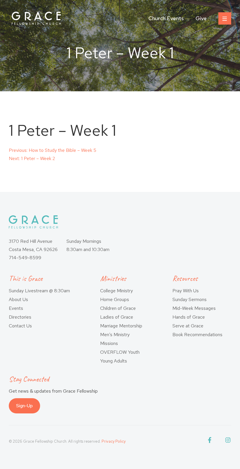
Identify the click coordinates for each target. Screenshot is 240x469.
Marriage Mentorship (121, 326)
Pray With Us (185, 291)
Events (16, 308)
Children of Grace (118, 308)
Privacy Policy (114, 441)
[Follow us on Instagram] (228, 441)
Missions (109, 343)
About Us (18, 299)
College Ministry (116, 291)
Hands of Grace (188, 317)
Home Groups (114, 299)
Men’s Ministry (115, 334)
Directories (20, 317)
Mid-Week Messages (194, 308)
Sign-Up (24, 406)
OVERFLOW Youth (120, 352)
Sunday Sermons (189, 299)
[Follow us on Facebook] (211, 441)
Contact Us (20, 326)
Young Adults (113, 361)
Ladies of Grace (116, 317)
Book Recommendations (197, 334)
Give (201, 18)
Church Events (166, 18)
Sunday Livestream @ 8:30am (39, 291)
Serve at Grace (187, 326)
